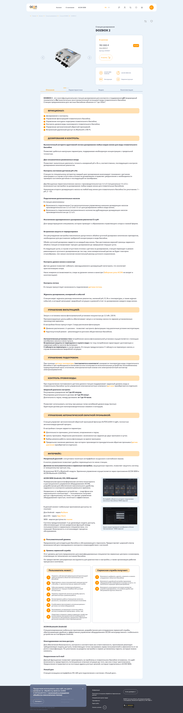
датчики (110, 386)
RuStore (64, 512)
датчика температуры (64, 363)
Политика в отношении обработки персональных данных (106, 694)
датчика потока (95, 287)
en (109, 7)
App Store (61, 516)
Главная (34, 16)
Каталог (59, 7)
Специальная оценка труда (100, 698)
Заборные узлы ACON (113, 272)
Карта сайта (95, 703)
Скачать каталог (97, 707)
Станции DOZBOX (64, 16)
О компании (70, 7)
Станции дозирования (51, 16)
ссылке (69, 519)
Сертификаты (96, 700)
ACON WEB (82, 7)
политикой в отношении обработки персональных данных (51, 694)
